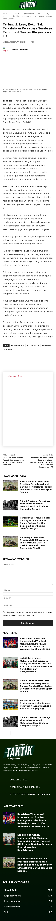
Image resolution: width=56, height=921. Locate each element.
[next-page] (8, 733)
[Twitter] (15, 358)
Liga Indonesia (28, 14)
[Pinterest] (23, 358)
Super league (9, 349)
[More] (39, 358)
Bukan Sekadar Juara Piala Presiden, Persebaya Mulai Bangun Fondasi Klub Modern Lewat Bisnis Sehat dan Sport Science (36, 486)
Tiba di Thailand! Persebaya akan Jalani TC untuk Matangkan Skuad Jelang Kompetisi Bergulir (35, 505)
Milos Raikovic (33, 346)
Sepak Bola (16, 14)
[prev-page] (4, 733)
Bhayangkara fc (17, 346)
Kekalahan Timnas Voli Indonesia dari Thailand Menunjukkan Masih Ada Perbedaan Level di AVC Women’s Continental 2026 (35, 643)
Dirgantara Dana (20, 49)
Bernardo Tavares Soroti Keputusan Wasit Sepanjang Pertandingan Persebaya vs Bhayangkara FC (41, 462)
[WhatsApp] (31, 358)
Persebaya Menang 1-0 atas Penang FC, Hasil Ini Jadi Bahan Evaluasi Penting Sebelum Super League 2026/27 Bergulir (35, 523)
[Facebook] (7, 358)
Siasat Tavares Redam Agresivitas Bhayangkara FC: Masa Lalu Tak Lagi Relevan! (14, 461)
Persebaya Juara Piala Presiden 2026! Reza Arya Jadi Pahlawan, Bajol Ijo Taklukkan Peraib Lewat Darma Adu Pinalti (34, 542)
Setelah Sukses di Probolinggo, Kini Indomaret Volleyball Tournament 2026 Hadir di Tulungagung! (35, 704)
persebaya (46, 346)
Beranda (6, 14)
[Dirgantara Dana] (6, 49)
